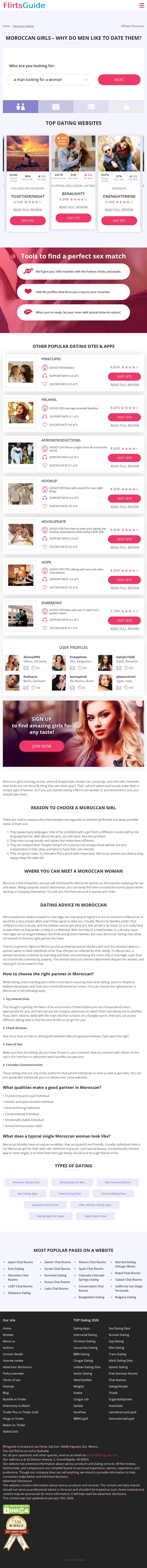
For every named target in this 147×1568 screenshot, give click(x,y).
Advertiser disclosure (17, 1367)
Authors (8, 1348)
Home (7, 1328)
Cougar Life (81, 1399)
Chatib (113, 1393)
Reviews (8, 1335)
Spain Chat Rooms (91, 1269)
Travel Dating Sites (69, 1193)
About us (9, 1341)
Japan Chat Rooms (20, 1262)
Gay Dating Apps (28, 1193)
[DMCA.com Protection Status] (16, 1513)
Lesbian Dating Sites (87, 1367)
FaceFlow (80, 1412)
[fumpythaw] (59, 663)
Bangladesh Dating (91, 1297)
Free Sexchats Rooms (123, 1373)
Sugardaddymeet (120, 1399)
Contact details (13, 1354)
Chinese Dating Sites (113, 1193)
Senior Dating (83, 1373)
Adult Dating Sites (121, 1361)
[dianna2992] (12, 663)
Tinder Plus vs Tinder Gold (20, 1412)
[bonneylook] (59, 683)
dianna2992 (31, 657)
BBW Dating (81, 1354)
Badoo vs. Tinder (14, 1425)
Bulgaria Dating (125, 1297)
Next (119, 79)
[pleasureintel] (105, 683)
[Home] (24, 5)
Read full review (27, 210)
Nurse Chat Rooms (57, 1282)
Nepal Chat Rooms (127, 1273)
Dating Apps (82, 1328)
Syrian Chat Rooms (57, 1269)
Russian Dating (119, 1335)
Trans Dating (117, 1354)
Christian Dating (84, 1341)
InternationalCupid (121, 1419)
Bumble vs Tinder (14, 1399)
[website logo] (20, 372)
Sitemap (8, 1386)
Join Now (41, 746)
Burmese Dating (55, 1275)
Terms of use (11, 1380)
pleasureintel (125, 677)
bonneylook (78, 677)
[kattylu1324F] (105, 663)
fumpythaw (78, 657)
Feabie (78, 1393)
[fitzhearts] (12, 683)
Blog (6, 1393)
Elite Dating (116, 1348)
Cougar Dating (83, 1361)
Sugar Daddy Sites (95, 1216)
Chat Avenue (117, 1380)
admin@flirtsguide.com (102, 1455)
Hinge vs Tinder (13, 1419)
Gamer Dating (118, 1367)
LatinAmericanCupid (122, 1412)
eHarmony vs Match (16, 1406)
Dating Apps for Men (72, 1182)
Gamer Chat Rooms (57, 1262)
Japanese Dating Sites (45, 1205)
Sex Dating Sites (119, 1328)
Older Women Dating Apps (95, 1205)
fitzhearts (30, 677)
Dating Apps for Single (50, 1216)
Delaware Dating (19, 1293)
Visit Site (27, 221)
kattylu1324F (125, 657)
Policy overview (13, 1373)
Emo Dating (16, 1269)
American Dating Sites (26, 1182)
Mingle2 (79, 1386)
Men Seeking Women (118, 1182)
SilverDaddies (83, 1380)
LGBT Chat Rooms (20, 1286)
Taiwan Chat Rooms (128, 1280)
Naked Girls (10, 1431)
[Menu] (141, 5)
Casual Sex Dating (86, 1348)
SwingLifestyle (118, 1386)
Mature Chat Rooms (92, 1262)
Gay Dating (116, 1341)
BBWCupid (81, 1419)
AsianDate (116, 1406)
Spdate (78, 1406)
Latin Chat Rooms (56, 1289)
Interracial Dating (85, 1335)
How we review (13, 1361)
